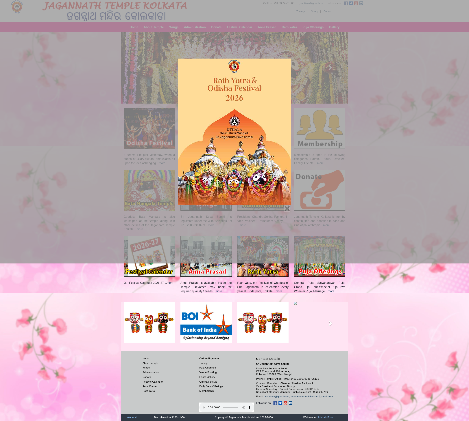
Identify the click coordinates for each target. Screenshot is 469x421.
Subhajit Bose (325, 417)
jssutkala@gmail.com (277, 396)
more (170, 282)
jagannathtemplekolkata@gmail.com (312, 396)
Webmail (132, 417)
